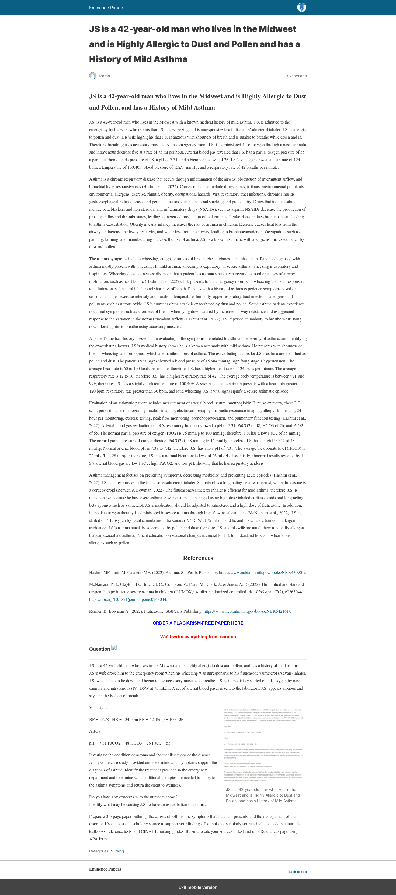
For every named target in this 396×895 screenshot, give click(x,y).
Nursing (117, 851)
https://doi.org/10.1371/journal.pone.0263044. (128, 599)
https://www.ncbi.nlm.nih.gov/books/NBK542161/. (247, 611)
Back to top (297, 872)
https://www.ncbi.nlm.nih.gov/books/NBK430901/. (262, 572)
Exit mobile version (198, 887)
